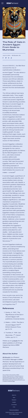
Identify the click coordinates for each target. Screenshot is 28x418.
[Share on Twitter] (6, 57)
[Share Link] (11, 58)
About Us (14, 395)
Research (14, 399)
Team (14, 397)
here (14, 381)
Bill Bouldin (6, 357)
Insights (14, 402)
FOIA (14, 407)
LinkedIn (15, 340)
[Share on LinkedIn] (8, 57)
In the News (14, 404)
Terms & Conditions (14, 410)
